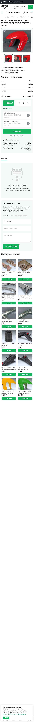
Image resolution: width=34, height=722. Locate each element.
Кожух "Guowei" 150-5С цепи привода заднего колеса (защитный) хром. (25, 297)
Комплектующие (24, 17)
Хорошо (6, 717)
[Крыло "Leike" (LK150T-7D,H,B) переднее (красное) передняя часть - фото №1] (17, 40)
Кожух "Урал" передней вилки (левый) (7, 321)
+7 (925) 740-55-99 (19, 6)
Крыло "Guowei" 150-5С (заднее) (25, 344)
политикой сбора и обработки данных (15, 714)
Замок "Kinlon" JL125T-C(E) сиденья (8, 273)
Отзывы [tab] (4, 158)
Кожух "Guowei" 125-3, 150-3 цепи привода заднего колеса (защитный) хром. (8, 297)
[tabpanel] (17, 207)
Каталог (14, 17)
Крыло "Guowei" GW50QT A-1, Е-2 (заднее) (23, 368)
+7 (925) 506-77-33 (19, 8)
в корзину (9, 279)
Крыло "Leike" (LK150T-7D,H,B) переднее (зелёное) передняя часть (24, 392)
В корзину (17, 131)
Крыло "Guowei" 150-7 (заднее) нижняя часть (9, 368)
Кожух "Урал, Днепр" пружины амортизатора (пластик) (8, 344)
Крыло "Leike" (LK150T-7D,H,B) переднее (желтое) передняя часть (8, 392)
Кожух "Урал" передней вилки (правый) (23, 321)
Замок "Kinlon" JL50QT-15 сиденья (24, 273)
